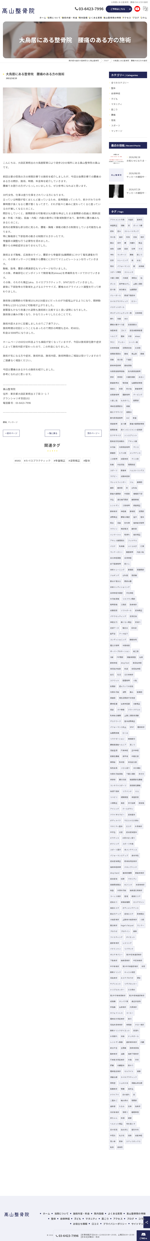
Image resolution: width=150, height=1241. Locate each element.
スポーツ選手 (115, 849)
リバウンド (128, 948)
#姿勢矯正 (74, 460)
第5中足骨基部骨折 (134, 954)
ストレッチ (128, 272)
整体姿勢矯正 (129, 721)
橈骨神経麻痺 (115, 867)
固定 (126, 248)
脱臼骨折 (113, 925)
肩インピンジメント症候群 (131, 429)
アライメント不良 (117, 219)
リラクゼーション (117, 738)
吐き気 (122, 1135)
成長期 (113, 1001)
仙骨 (141, 657)
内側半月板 (114, 692)
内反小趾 (140, 552)
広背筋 (137, 348)
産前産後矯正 (115, 861)
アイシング (114, 808)
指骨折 (137, 1106)
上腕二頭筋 (137, 283)
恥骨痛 (122, 546)
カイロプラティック (129, 1077)
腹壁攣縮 (135, 499)
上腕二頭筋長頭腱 (131, 715)
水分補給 (136, 768)
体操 (122, 1036)
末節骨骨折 (140, 884)
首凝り (137, 622)
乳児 (119, 674)
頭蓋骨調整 (131, 657)
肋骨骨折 (133, 604)
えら (137, 791)
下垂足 (129, 359)
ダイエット (130, 937)
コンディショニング (118, 639)
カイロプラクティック (119, 301)
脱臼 (112, 243)
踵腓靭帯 (126, 394)
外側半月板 (121, 890)
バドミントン (115, 948)
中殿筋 (127, 493)
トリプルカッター (117, 989)
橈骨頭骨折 (125, 960)
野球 (112, 377)
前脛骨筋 (124, 458)
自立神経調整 (115, 558)
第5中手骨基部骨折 (130, 966)
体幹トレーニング (117, 569)
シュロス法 (123, 1083)
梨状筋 (122, 762)
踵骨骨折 (141, 727)
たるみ (122, 1106)
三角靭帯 (126, 505)
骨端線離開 (125, 902)
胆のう (130, 1065)
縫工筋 (136, 651)
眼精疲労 (131, 738)
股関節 (136, 400)
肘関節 (113, 686)
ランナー (140, 925)
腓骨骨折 (113, 511)
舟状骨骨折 (114, 1112)
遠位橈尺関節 (122, 499)
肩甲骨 (125, 756)
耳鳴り (125, 1112)
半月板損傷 (114, 598)
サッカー (121, 342)
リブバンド (127, 791)
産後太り (113, 902)
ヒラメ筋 (122, 453)
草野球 (113, 779)
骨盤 (134, 418)
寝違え (113, 388)
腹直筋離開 (127, 873)
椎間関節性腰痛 (136, 779)
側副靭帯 (113, 423)
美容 (122, 803)
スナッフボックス (133, 1141)
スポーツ (115, 125)
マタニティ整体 (116, 826)
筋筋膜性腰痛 (135, 785)
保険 (112, 248)
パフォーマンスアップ (119, 855)
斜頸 (121, 388)
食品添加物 (136, 1001)
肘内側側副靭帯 (134, 371)
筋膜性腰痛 (114, 756)
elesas (137, 336)
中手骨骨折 (114, 966)
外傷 (130, 1059)
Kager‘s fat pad (127, 925)
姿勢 (124, 692)
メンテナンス (135, 453)
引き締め (131, 989)
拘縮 (119, 318)
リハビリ (113, 797)
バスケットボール (117, 307)
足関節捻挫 (127, 348)
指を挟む (124, 1129)
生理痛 (123, 1048)
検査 (112, 890)
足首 (112, 260)
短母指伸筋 (136, 668)
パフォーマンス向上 (118, 727)
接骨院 (120, 1147)
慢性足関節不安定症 (127, 698)
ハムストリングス (137, 470)
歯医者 (113, 1106)
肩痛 (128, 406)
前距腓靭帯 (114, 394)
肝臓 (112, 1065)
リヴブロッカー (130, 983)
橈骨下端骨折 (133, 1053)
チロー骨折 (139, 1024)
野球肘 (120, 377)
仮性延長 (113, 768)
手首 (130, 336)
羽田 (119, 523)
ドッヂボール (133, 1036)
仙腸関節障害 (137, 383)
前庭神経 (138, 1135)
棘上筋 (134, 353)
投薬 (130, 1135)
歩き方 (141, 774)
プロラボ (113, 931)
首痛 (112, 359)
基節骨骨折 (114, 943)
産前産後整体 (131, 832)
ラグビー (113, 476)
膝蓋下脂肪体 (129, 295)
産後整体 (131, 814)
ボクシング (114, 843)
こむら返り (125, 768)
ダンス (113, 283)
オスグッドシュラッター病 (121, 313)
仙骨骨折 (122, 1007)
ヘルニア (113, 336)
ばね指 (134, 488)
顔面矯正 (136, 505)
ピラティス (114, 838)
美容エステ (114, 908)
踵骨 (122, 336)
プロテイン (125, 931)
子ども (114, 98)
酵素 (135, 931)
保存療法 (122, 289)
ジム (131, 482)
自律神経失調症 (116, 593)
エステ (129, 826)
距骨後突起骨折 (130, 861)
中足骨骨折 (137, 960)
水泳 (138, 260)
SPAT (132, 727)
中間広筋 (135, 756)
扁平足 (113, 633)
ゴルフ (123, 330)
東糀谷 (134, 278)
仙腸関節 (133, 289)
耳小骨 (113, 1141)
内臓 (142, 1042)
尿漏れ (136, 1030)
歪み (119, 231)
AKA (126, 318)
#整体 (86, 460)
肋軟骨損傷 (134, 1048)
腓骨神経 (113, 663)
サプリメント (115, 983)
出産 (121, 832)
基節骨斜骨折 (131, 1042)
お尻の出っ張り (128, 838)
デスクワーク (115, 721)
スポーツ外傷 (128, 843)
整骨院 (139, 219)
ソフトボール (126, 610)
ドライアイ (114, 1094)
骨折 (142, 237)
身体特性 (135, 855)
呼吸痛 (113, 1007)
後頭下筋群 (114, 791)
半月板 (113, 447)
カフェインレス (116, 1013)
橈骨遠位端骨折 (136, 890)
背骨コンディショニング (120, 587)
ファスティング (116, 937)
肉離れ (132, 243)
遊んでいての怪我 (126, 686)
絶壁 (130, 1118)
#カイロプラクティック (37, 460)
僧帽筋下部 (137, 493)
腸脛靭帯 (129, 552)
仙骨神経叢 (125, 703)
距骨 (121, 1141)
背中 (119, 243)
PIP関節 (120, 657)
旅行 (130, 1018)
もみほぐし (125, 400)
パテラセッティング (118, 616)
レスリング (127, 943)
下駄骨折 (113, 960)
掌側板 (113, 762)
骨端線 (129, 1024)
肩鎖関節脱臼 (115, 884)
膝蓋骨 (123, 470)
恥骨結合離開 (115, 715)
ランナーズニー (116, 552)
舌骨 (130, 1106)
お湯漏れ (113, 1036)
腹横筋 (139, 482)
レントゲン (114, 505)
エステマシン (138, 902)
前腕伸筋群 (125, 476)
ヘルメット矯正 (116, 1123)
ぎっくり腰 (137, 225)
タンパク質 (123, 1001)
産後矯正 (138, 610)
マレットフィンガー (118, 482)
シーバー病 (133, 342)
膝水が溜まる (115, 581)
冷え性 (113, 237)
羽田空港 (113, 750)
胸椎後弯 (133, 639)
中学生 (113, 832)
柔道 (112, 709)
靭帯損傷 (113, 604)
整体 (113, 88)
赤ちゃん (113, 1118)
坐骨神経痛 (114, 348)
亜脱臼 (129, 412)
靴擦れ (127, 534)
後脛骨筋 (113, 330)
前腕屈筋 (113, 610)
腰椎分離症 (125, 517)
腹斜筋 (134, 528)
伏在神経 (129, 593)
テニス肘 (135, 458)
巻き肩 (120, 359)
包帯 (133, 248)
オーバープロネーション (120, 651)
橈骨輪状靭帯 (138, 523)
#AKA (18, 460)
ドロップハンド (130, 867)
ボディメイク (115, 820)
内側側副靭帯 (124, 447)
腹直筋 (120, 488)
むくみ (125, 733)
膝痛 (142, 353)
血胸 (122, 1053)
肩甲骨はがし (124, 283)
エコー (134, 301)
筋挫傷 (141, 803)
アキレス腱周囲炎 (117, 540)
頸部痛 (134, 575)
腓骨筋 (132, 511)
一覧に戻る (52, 433)
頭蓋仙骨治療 (137, 1083)
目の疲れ (126, 1094)
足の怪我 (113, 1129)
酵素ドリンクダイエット (120, 1030)
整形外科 (135, 1129)
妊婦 (122, 878)
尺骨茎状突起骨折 (117, 1059)
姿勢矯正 (113, 517)
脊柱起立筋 (132, 762)
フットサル (132, 540)
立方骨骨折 (128, 674)
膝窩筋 (130, 569)
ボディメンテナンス (131, 908)
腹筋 (112, 488)
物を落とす (130, 1123)
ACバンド (128, 884)
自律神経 (115, 93)
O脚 (111, 657)
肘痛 (112, 464)
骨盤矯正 (113, 225)
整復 (126, 896)
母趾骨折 (113, 978)
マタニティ (116, 104)
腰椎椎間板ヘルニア (118, 744)
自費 (119, 248)
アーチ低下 (123, 633)
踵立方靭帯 (114, 645)
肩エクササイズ (116, 412)
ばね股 (125, 575)
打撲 (142, 546)
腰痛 (5, 422)
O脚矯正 (136, 703)
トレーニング (122, 260)
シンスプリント (130, 435)
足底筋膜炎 (132, 324)
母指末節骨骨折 (116, 1024)
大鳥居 (125, 278)
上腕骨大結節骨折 (130, 919)
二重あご (113, 1100)
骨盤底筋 (135, 797)
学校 (137, 1059)
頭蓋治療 (113, 1077)
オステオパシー (116, 954)
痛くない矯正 (126, 622)
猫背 (121, 237)
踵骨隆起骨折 (115, 1071)
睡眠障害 (135, 1112)
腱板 (126, 353)
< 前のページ (11, 433)
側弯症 (113, 1083)
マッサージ (13, 422)
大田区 (130, 219)
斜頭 (122, 1118)
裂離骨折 (113, 1089)
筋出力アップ (115, 913)
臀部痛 (125, 383)
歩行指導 (131, 803)
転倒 (112, 1147)
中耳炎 (113, 1135)
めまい (141, 377)
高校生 (130, 1089)
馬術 (112, 266)
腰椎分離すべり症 (117, 324)
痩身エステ (136, 896)
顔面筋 (113, 698)
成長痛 (141, 266)
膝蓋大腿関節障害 (137, 423)
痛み (131, 692)
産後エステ (128, 913)
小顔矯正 (113, 803)
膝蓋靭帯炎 (114, 383)
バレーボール (115, 295)
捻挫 (135, 237)
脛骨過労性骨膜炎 (117, 441)
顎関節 (134, 1100)
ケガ (140, 248)
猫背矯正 (136, 534)
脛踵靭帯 (126, 680)
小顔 (142, 919)
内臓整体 (121, 1065)
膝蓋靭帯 (138, 388)
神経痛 (123, 511)
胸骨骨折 (113, 1053)
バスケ (113, 546)
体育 (143, 966)
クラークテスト (134, 709)
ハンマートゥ (115, 534)
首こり (132, 744)
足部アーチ (114, 628)
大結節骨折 (114, 919)
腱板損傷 (128, 365)
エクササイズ (115, 435)
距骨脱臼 (140, 913)
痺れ (112, 318)
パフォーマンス (123, 266)
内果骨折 (133, 1007)
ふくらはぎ (132, 546)
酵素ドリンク (115, 972)
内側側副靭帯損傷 (117, 371)
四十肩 (113, 289)
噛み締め (124, 1100)
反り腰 (123, 423)
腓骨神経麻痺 (115, 365)
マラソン (113, 528)
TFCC (112, 342)
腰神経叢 (113, 703)
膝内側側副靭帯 (116, 418)
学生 (112, 499)
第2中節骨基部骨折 (136, 995)
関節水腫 (128, 581)
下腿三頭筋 (130, 774)
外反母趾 (121, 464)
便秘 (138, 978)
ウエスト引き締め (131, 820)
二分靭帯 (113, 458)
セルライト (128, 1071)
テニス (136, 447)
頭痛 (122, 225)
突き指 (129, 388)
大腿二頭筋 (114, 278)
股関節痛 (113, 429)
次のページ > (93, 433)
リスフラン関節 (129, 598)
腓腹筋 (113, 453)
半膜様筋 (126, 645)
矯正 (140, 243)
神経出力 (113, 622)
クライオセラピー (117, 814)
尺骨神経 (124, 750)
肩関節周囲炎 (115, 353)
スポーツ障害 (115, 272)
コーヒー (129, 1013)
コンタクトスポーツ (118, 785)
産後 (112, 231)
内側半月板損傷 (116, 774)
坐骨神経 (138, 313)
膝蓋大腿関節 (115, 493)
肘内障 (127, 523)
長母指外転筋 (115, 668)
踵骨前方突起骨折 (117, 1018)
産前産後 (113, 878)
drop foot (125, 663)
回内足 (134, 628)
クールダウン (127, 808)
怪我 (113, 120)
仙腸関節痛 (114, 733)
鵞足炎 (125, 628)
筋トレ (127, 563)
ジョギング (114, 575)
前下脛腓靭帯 (115, 563)
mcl (127, 418)
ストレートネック (131, 231)
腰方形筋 (122, 779)
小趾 (135, 680)
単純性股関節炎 (116, 406)
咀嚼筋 (139, 692)
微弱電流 (124, 528)
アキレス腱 (132, 441)
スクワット (114, 680)
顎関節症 (131, 464)
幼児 (112, 674)
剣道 (126, 668)
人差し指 (113, 400)
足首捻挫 (133, 616)
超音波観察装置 (136, 330)
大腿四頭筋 (130, 377)
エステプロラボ (127, 978)
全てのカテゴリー (120, 82)
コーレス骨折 (115, 896)
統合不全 (113, 1048)
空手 (135, 517)
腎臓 (122, 1089)
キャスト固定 (129, 972)
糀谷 (112, 523)
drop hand (114, 873)
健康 (138, 1071)
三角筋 (123, 604)
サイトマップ (138, 1223)
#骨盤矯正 (59, 460)
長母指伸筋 (137, 663)
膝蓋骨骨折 (139, 873)
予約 (112, 254)
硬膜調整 (124, 797)
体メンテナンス (130, 849)
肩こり (114, 109)
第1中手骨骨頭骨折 (118, 995)
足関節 (141, 511)
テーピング (137, 394)
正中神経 (135, 750)
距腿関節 (140, 569)
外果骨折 (138, 826)
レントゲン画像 (116, 1042)
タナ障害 (121, 709)
